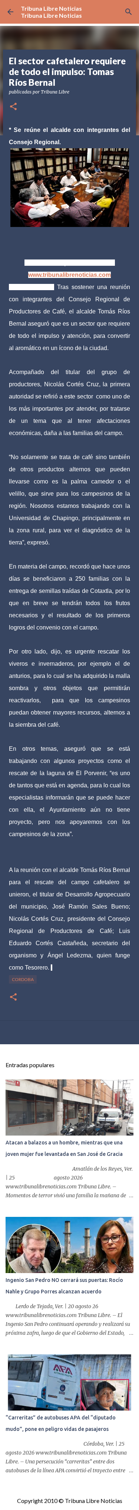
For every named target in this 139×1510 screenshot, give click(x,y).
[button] (13, 107)
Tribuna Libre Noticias (51, 8)
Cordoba (23, 979)
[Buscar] (128, 12)
